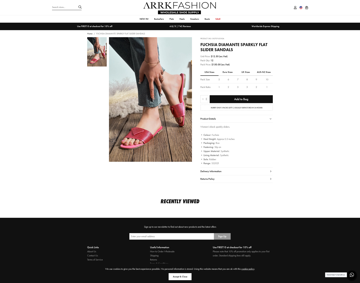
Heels (182, 18)
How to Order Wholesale (162, 251)
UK (245, 72)
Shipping (154, 255)
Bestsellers (159, 18)
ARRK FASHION (180, 7)
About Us (91, 251)
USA (209, 72)
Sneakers (194, 18)
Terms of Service (95, 259)
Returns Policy (207, 178)
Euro (228, 72)
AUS (264, 72)
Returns (153, 259)
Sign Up (222, 236)
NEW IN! (144, 18)
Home (90, 33)
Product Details (208, 118)
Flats (171, 18)
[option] (94, 26)
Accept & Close (180, 276)
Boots (207, 18)
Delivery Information (210, 171)
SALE (217, 18)
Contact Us (92, 255)
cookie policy (247, 268)
